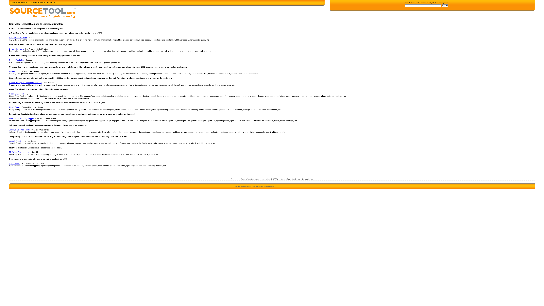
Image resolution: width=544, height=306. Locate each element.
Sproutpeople (14, 163)
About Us (234, 179)
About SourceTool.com (19, 2)
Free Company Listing (37, 2)
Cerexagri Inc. (15, 71)
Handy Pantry (14, 107)
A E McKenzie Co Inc (18, 38)
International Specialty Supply (21, 118)
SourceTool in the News (290, 179)
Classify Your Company (250, 179)
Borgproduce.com (16, 49)
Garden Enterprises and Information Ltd (25, 83)
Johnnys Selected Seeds (19, 130)
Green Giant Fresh (16, 94)
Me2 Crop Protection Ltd (19, 152)
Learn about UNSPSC (270, 179)
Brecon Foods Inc (16, 60)
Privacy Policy (307, 179)
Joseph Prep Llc (16, 141)
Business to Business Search (243, 186)
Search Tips (51, 2)
